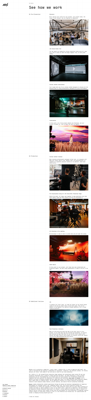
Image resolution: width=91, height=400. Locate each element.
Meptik (78, 378)
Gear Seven (71, 378)
